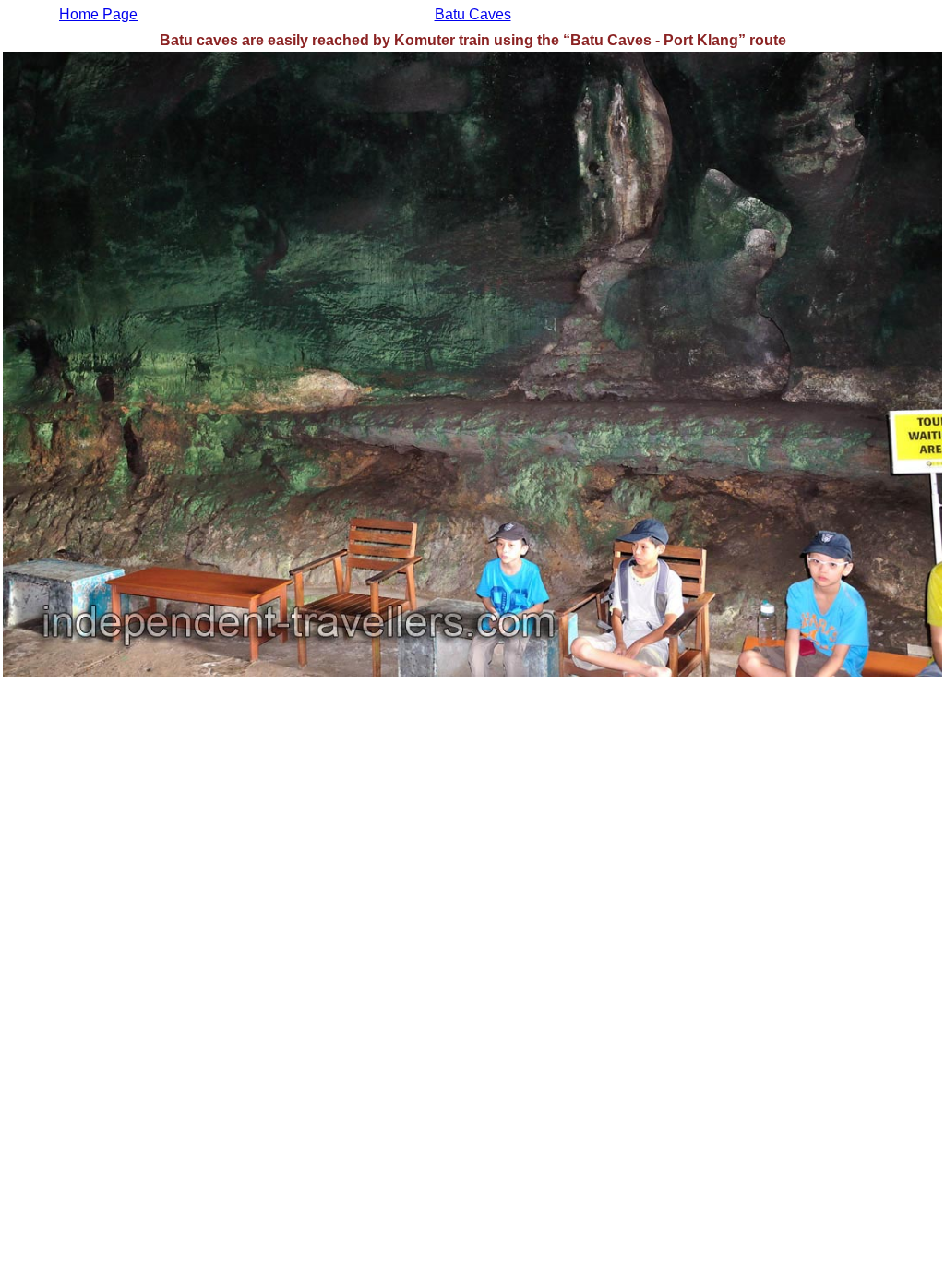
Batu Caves (473, 14)
